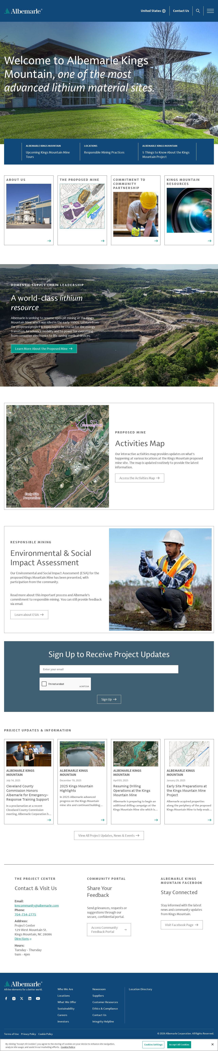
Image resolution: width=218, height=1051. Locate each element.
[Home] (23, 11)
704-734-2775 (25, 914)
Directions (22, 939)
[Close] (212, 1044)
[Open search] (198, 11)
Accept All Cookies (179, 1044)
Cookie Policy (68, 1047)
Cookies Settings (153, 1044)
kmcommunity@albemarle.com (37, 905)
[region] (109, 1045)
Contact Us (181, 11)
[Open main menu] (210, 11)
